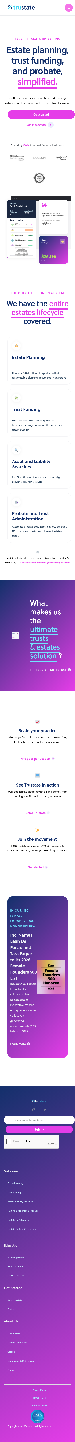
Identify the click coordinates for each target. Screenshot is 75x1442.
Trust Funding (14, 1192)
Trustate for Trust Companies (21, 1229)
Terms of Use (39, 1397)
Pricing (10, 1309)
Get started (41, 114)
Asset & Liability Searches (20, 1201)
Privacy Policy (39, 1390)
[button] (69, 8)
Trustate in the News (17, 1342)
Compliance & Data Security (21, 1360)
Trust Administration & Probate (22, 1210)
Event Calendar (15, 1266)
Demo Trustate (14, 1299)
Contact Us (12, 1370)
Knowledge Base (15, 1257)
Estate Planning (15, 1183)
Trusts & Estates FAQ (17, 1275)
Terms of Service (39, 1405)
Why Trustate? (14, 1333)
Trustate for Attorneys (18, 1219)
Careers (11, 1351)
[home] (20, 7)
